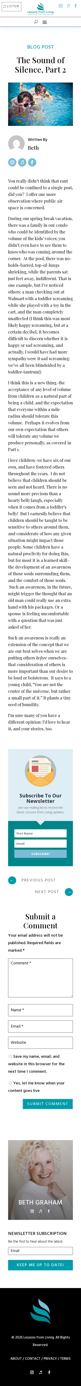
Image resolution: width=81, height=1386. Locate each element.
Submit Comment (47, 1104)
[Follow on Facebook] (75, 6)
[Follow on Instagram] (60, 6)
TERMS (65, 1359)
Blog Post (40, 47)
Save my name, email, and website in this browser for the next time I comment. (36, 1064)
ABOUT (16, 1359)
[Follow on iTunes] (68, 6)
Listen (13, 6)
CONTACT (32, 1359)
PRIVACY (50, 1359)
